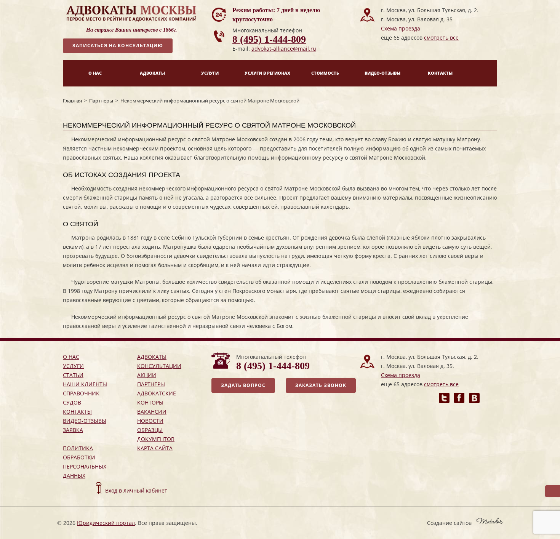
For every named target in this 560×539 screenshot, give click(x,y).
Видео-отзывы (382, 73)
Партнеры (101, 100)
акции (146, 375)
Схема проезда (400, 28)
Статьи (73, 375)
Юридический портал (106, 522)
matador (489, 521)
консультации (159, 365)
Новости (150, 420)
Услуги (210, 73)
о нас (71, 356)
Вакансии (151, 411)
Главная (72, 100)
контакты (77, 411)
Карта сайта (155, 448)
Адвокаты (152, 73)
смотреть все (441, 37)
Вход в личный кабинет (136, 490)
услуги (73, 365)
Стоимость (325, 73)
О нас (95, 73)
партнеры (151, 384)
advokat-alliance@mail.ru (283, 48)
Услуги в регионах (267, 73)
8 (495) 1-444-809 (269, 39)
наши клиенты (85, 384)
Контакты (440, 73)
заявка (73, 429)
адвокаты (151, 356)
